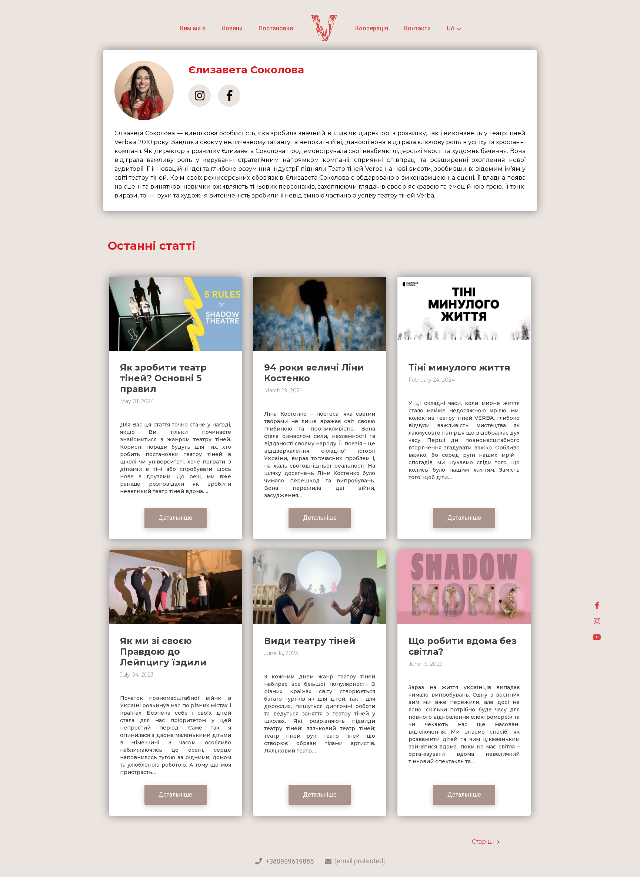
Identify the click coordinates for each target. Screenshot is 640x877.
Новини (232, 28)
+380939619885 (290, 861)
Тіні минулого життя (459, 367)
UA (450, 28)
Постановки (276, 28)
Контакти (417, 28)
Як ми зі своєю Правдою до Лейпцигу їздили (163, 651)
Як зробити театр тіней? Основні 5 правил (163, 378)
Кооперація (371, 28)
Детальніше (175, 517)
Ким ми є (193, 28)
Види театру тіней (310, 640)
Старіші (483, 841)
